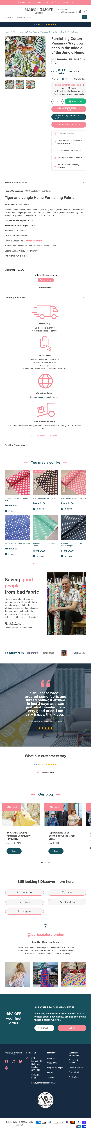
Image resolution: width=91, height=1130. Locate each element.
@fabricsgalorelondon (45, 935)
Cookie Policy (74, 1077)
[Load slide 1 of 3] (42, 862)
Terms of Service (76, 1067)
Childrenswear (27, 893)
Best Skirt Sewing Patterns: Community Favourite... (19, 835)
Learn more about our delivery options (45, 435)
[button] (6, 11)
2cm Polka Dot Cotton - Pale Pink (73, 498)
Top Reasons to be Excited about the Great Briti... (61, 835)
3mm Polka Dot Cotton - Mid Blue (17, 543)
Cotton (70, 893)
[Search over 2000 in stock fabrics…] (84, 17)
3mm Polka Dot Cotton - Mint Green (44, 545)
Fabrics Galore (12, 1122)
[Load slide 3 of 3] (49, 862)
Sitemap (50, 1077)
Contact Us (52, 1063)
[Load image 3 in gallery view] (30, 84)
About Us (51, 1058)
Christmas (70, 902)
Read (14, 851)
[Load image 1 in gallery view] (9, 84)
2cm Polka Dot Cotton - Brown (44, 498)
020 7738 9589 (62, 10)
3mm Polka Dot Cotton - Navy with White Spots (72, 545)
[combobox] (45, 17)
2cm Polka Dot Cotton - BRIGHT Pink (17, 499)
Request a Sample (55, 1068)
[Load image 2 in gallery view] (20, 84)
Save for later (80, 79)
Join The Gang (64, 2)
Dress (27, 902)
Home (7, 32)
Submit (72, 1028)
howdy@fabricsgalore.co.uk (67, 12)
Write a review (46, 280)
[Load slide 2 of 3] (45, 862)
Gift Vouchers (53, 1073)
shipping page (44, 397)
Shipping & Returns (73, 1061)
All (14, 32)
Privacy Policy (75, 1072)
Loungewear (27, 912)
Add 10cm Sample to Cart (69, 125)
